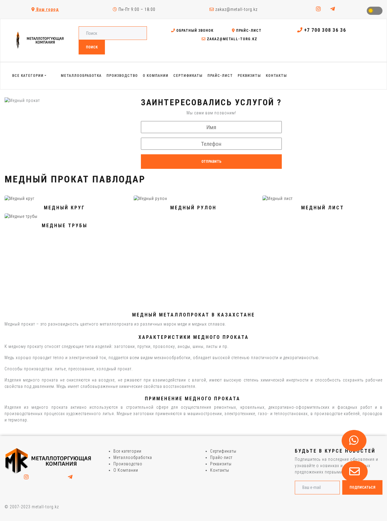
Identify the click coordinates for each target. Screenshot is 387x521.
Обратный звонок (194, 30)
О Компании (125, 470)
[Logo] (48, 460)
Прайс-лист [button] (220, 76)
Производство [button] (122, 76)
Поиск (92, 47)
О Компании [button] (155, 76)
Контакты (219, 470)
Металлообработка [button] (81, 76)
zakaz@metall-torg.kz (236, 9)
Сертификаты (223, 451)
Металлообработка (132, 457)
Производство (127, 463)
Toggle (374, 11)
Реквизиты (221, 463)
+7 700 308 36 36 (324, 30)
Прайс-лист (248, 30)
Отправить (211, 161)
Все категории (127, 451)
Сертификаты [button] (188, 76)
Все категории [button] (28, 76)
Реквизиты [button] (249, 76)
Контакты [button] (276, 76)
